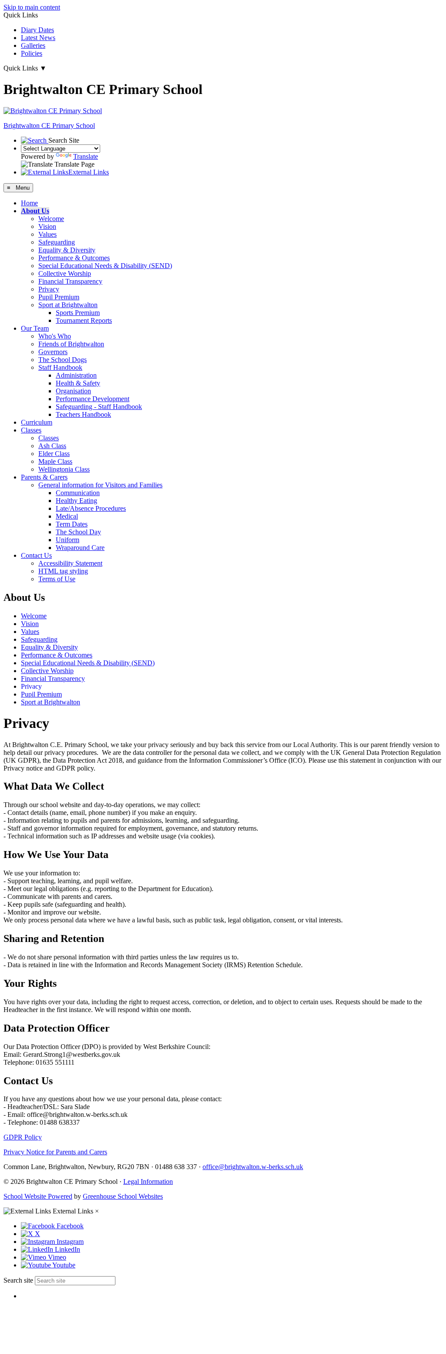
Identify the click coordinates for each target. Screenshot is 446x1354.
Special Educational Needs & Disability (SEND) (105, 265)
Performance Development (92, 398)
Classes (31, 430)
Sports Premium (78, 312)
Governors (53, 351)
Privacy (48, 289)
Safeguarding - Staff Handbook (99, 406)
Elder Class (54, 453)
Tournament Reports (84, 320)
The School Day (78, 532)
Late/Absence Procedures (91, 508)
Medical (67, 516)
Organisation (73, 391)
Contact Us (36, 555)
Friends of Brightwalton (71, 344)
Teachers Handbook (83, 414)
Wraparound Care (80, 547)
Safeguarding (56, 242)
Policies (31, 53)
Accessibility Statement (70, 563)
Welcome (51, 218)
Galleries (33, 45)
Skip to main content (31, 7)
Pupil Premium (58, 297)
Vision (47, 226)
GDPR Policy (22, 1137)
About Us (35, 210)
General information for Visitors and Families (100, 485)
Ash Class (52, 445)
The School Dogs (62, 359)
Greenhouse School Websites (123, 1196)
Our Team (35, 328)
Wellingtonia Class (64, 469)
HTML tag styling (63, 571)
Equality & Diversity (66, 250)
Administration (76, 375)
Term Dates (72, 524)
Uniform (67, 539)
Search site (18, 1280)
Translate (85, 156)
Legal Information (148, 1181)
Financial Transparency (70, 281)
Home (29, 203)
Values (47, 234)
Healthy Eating (76, 500)
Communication (78, 492)
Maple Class (55, 461)
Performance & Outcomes (74, 257)
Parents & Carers (44, 477)
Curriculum (36, 422)
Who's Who (54, 336)
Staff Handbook (60, 367)
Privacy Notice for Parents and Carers (55, 1152)
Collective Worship (64, 273)
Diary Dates (37, 30)
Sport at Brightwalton (68, 304)
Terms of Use (56, 579)
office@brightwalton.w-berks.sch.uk (253, 1166)
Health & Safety (78, 383)
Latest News (38, 37)
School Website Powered (37, 1196)
